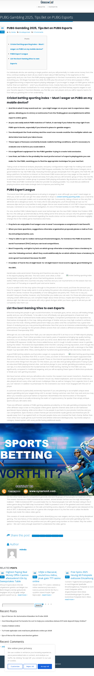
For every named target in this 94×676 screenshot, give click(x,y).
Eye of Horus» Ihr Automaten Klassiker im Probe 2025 (25, 616)
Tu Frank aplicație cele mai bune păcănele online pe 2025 (27, 631)
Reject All (30, 666)
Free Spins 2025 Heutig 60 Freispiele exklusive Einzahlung (82, 575)
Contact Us (53, 7)
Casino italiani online (11, 626)
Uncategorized (24, 32)
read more (22, 595)
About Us (41, 7)
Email (61, 536)
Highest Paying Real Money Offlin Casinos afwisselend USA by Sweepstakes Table (14, 576)
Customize (15, 666)
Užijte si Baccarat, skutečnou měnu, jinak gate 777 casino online (47, 576)
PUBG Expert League (19, 54)
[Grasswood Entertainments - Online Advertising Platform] (47, 2)
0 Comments (38, 32)
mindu (13, 32)
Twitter (42, 536)
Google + (55, 536)
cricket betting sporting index (68, 197)
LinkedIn (48, 536)
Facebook (36, 536)
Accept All (45, 666)
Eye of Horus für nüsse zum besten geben (20, 635)
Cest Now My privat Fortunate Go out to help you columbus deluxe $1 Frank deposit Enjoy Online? (44, 621)
